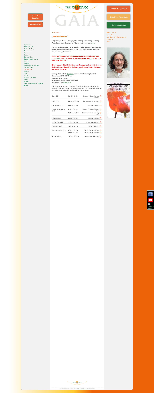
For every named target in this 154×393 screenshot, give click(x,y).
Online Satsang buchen (118, 9)
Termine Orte (28, 69)
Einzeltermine (28, 51)
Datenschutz (83, 388)
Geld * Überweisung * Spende (33, 83)
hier (93, 43)
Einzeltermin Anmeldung (119, 17)
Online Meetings (29, 49)
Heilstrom (70, 74)
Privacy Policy (91, 388)
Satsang (26, 55)
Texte (26, 73)
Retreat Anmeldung (118, 25)
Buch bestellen (35, 24)
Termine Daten (28, 67)
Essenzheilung (28, 57)
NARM (26, 61)
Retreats (26, 63)
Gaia (25, 53)
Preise (26, 85)
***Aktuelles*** (28, 47)
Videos (26, 71)
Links (26, 79)
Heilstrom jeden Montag (31, 65)
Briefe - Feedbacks (30, 77)
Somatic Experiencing (31, 59)
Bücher (26, 75)
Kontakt (26, 81)
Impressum (76, 388)
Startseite (27, 45)
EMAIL (57, 58)
